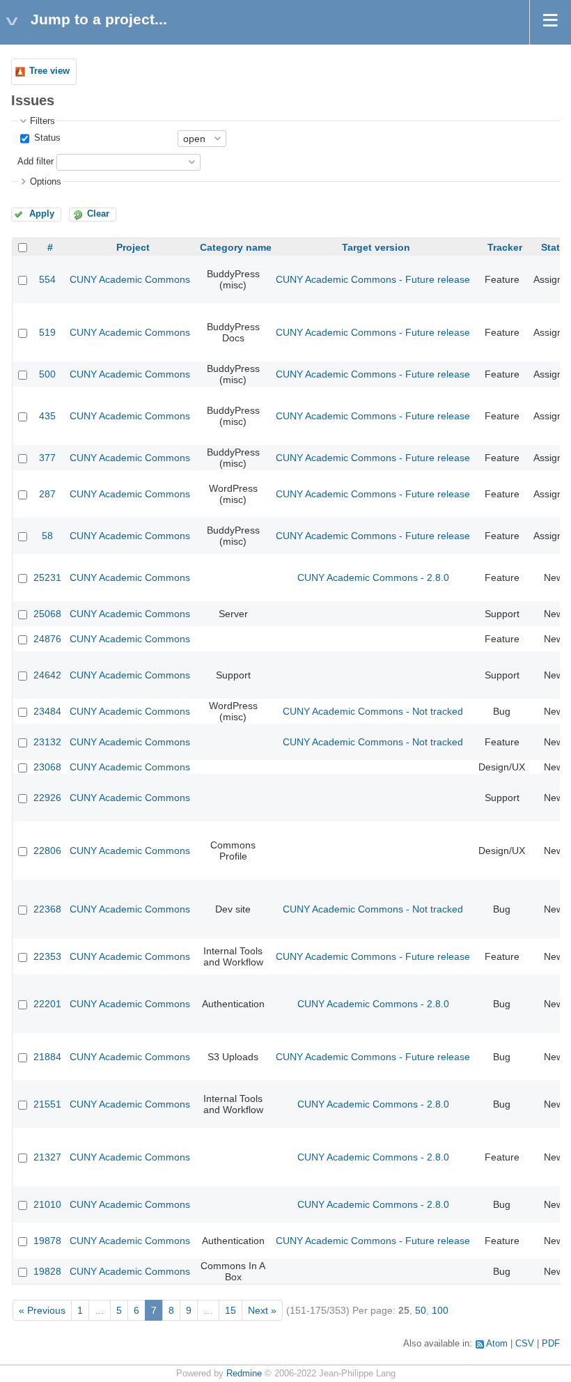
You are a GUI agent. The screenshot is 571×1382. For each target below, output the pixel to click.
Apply (41, 214)
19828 (47, 1271)
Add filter (35, 161)
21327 (47, 1157)
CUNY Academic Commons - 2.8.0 (373, 577)
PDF (551, 1344)
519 (47, 332)
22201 (47, 1003)
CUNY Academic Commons (130, 279)
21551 (47, 1104)
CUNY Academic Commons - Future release (373, 279)
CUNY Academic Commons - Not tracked (373, 711)
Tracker (504, 247)
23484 (47, 711)
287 (47, 493)
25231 (47, 577)
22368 (47, 909)
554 (47, 279)
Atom (497, 1344)
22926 (47, 797)
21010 (47, 1204)
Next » (262, 1310)
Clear (98, 214)
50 (420, 1310)
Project (133, 247)
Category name (236, 247)
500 (47, 374)
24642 (47, 675)
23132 (47, 741)
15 (230, 1310)
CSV (524, 1344)
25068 (47, 613)
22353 (47, 956)
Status (46, 138)
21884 (47, 1056)
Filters (42, 121)
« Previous (42, 1310)
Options (45, 182)
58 (47, 535)
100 (440, 1310)
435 (47, 415)
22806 (47, 850)
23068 (47, 766)
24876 (47, 638)
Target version (376, 247)
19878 (47, 1240)
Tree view (49, 71)
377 (47, 457)
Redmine (244, 1374)
